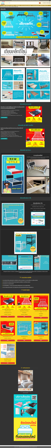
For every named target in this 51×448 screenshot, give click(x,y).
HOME (4, 5)
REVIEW (41, 5)
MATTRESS (12, 5)
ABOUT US (8, 5)
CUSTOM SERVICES (35, 5)
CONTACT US (45, 5)
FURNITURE (17, 5)
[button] (40, 3)
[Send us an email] (49, 0)
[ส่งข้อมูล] (39, 3)
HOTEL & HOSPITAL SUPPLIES (26, 5)
